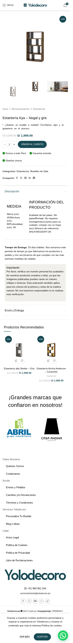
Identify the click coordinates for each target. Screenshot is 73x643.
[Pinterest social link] (25, 178)
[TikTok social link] (47, 601)
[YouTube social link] (35, 601)
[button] (16, 361)
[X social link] (21, 178)
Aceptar (42, 637)
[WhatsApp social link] (41, 601)
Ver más (25, 637)
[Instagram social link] (29, 601)
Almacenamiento (21, 109)
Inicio (5, 109)
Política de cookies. (52, 625)
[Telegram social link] (34, 178)
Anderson (51, 376)
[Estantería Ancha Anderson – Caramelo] (51, 350)
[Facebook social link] (17, 178)
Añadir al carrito (32, 144)
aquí (55, 125)
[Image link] (35, 574)
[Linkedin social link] (30, 178)
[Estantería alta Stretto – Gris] (19, 350)
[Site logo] (35, 5)
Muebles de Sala (39, 171)
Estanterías (39, 109)
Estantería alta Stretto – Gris (19, 368)
